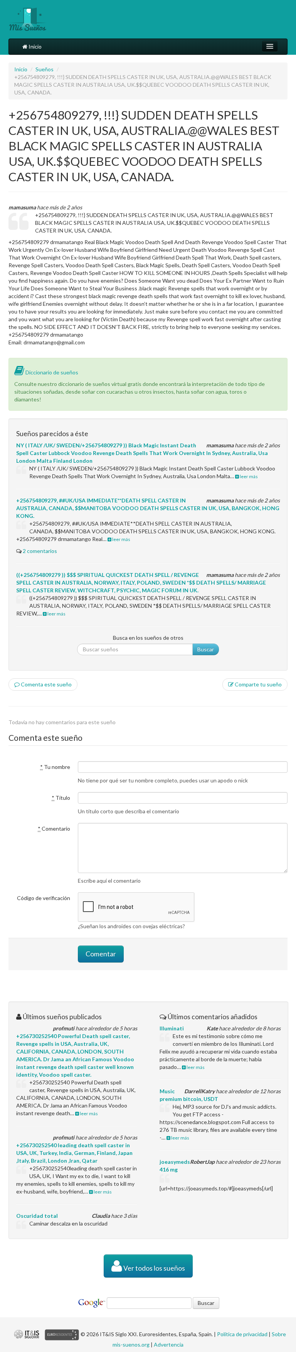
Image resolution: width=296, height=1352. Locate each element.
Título (61, 797)
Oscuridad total (37, 1215)
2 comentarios (40, 551)
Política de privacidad (242, 1334)
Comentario (54, 828)
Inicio (34, 46)
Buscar (205, 649)
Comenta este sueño (46, 684)
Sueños (44, 69)
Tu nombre (55, 767)
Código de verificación (43, 898)
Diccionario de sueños (51, 372)
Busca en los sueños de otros (148, 637)
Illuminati (172, 1028)
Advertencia (168, 1344)
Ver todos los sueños (153, 1268)
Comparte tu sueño (258, 684)
